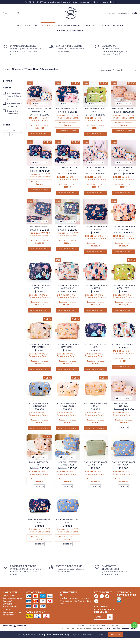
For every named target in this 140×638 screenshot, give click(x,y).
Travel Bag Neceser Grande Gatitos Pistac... (123, 286)
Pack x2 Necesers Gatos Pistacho (95, 110)
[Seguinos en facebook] (102, 596)
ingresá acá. (105, 628)
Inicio (18, 25)
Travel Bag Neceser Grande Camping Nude (67, 286)
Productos (47, 25)
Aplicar (21, 134)
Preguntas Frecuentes (12, 598)
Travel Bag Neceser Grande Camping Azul (95, 227)
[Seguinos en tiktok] (107, 596)
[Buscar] (18, 13)
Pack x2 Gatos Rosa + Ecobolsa (123, 404)
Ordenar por (106, 70)
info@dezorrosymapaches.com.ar (75, 598)
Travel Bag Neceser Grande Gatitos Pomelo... (39, 345)
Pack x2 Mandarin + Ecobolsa (123, 168)
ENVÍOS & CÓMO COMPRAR (68, 25)
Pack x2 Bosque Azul (39, 167)
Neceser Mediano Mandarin (123, 344)
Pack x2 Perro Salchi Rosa (123, 108)
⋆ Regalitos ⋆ (90, 25)
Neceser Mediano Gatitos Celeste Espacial (39, 404)
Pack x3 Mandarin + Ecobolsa (95, 168)
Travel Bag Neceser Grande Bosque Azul (39, 286)
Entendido (115, 635)
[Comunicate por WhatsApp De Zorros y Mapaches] (134, 625)
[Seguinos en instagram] (96, 596)
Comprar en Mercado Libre (70, 31)
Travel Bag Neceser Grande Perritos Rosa (67, 345)
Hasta (13, 130)
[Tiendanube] (15, 626)
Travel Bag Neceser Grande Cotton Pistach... (95, 463)
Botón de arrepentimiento (125, 628)
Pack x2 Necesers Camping (67, 108)
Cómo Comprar (9, 596)
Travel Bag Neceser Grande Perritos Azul (123, 463)
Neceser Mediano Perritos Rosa (95, 404)
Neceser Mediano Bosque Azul (95, 345)
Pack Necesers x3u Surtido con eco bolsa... (39, 110)
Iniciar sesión (123, 13)
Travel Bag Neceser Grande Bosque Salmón (123, 227)
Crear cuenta (111, 13)
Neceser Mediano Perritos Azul (67, 521)
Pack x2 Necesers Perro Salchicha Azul (67, 463)
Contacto (105, 25)
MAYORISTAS (118, 25)
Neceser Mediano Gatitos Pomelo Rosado (67, 404)
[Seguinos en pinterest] (96, 601)
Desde (5, 130)
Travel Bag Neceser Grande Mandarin (95, 286)
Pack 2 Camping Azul (39, 226)
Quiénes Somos (32, 25)
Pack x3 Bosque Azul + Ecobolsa (67, 168)
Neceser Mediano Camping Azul (39, 521)
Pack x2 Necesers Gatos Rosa (39, 463)
